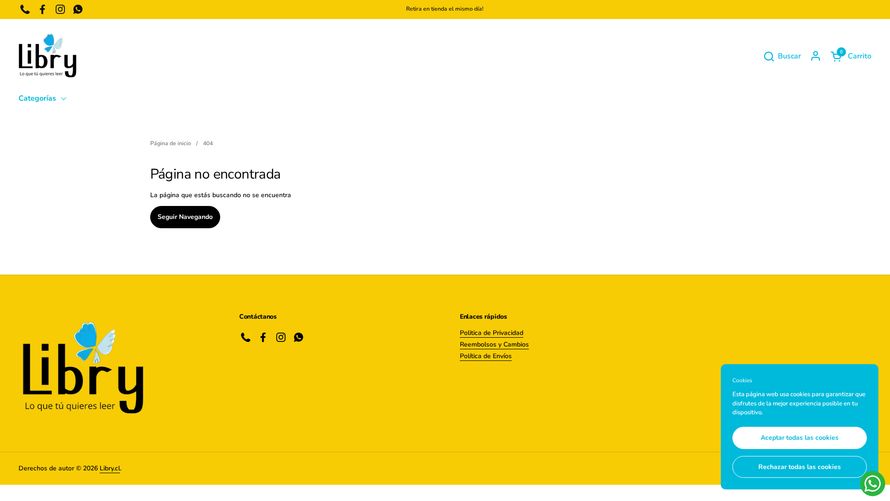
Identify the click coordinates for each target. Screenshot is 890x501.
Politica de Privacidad (491, 332)
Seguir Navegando (185, 216)
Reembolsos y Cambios (494, 344)
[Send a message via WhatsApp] (872, 483)
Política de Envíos (486, 356)
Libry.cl (110, 468)
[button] (782, 56)
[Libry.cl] (47, 56)
